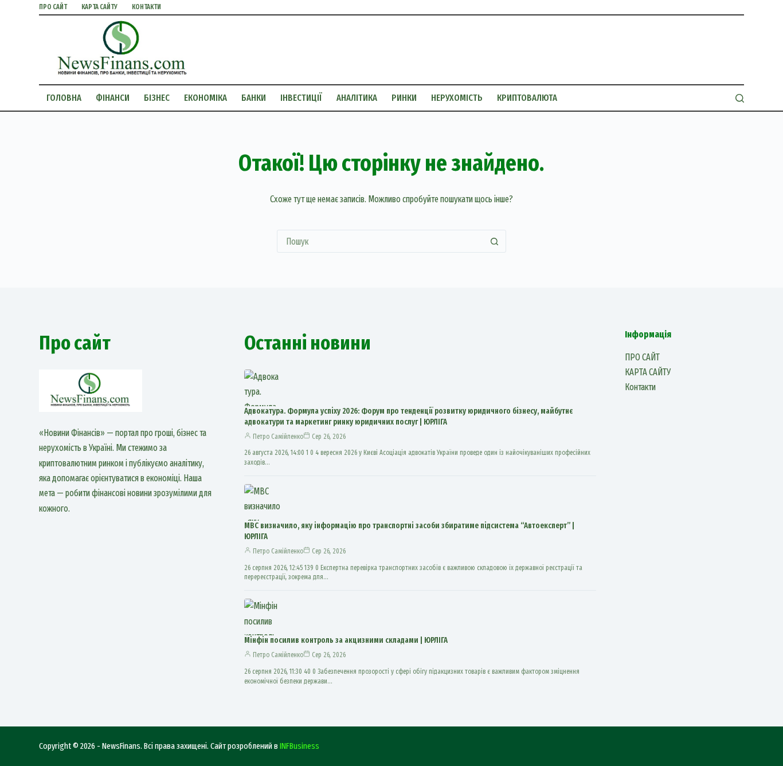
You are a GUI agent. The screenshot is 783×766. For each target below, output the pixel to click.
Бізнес (157, 97)
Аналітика (356, 97)
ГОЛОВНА (63, 97)
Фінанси (113, 97)
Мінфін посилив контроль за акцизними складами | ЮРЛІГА (346, 640)
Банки (253, 97)
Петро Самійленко (278, 437)
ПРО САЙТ (53, 7)
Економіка (205, 97)
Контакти (146, 7)
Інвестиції (301, 97)
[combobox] (380, 241)
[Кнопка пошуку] (495, 241)
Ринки (404, 97)
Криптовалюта (527, 97)
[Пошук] (739, 98)
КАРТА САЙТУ (99, 7)
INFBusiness (299, 746)
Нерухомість (457, 97)
